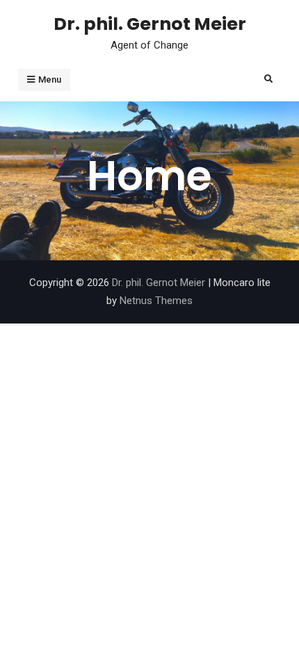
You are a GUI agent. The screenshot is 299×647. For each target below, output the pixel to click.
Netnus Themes (156, 300)
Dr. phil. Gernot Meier (150, 23)
